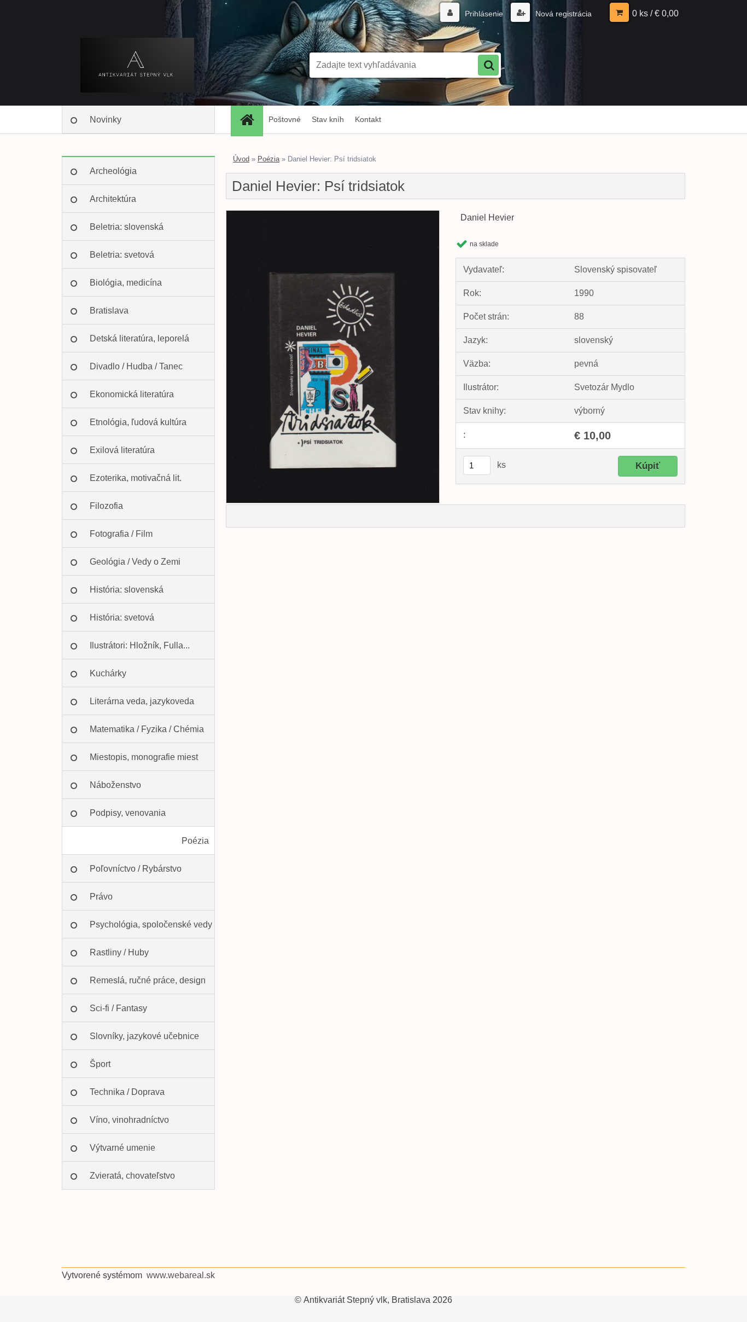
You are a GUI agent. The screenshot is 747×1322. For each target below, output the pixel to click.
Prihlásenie (484, 13)
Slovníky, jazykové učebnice (144, 1036)
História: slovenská (127, 589)
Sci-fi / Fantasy (118, 1008)
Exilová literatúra (122, 450)
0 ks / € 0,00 (655, 13)
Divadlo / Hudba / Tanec (136, 366)
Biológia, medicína (126, 282)
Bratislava (109, 310)
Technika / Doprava (127, 1092)
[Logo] (137, 65)
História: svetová (122, 617)
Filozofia (106, 506)
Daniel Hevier (487, 217)
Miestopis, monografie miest (144, 757)
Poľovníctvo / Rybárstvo (136, 868)
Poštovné (285, 119)
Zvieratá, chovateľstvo (132, 1175)
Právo (101, 896)
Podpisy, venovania (128, 812)
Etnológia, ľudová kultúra (138, 422)
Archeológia (113, 171)
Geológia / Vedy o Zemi (135, 561)
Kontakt (368, 119)
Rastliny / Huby (119, 952)
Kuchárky (108, 673)
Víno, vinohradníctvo (129, 1119)
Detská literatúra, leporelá (139, 338)
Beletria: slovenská (127, 226)
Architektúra (113, 199)
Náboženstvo (115, 785)
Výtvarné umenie (122, 1147)
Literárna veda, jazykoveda (142, 701)
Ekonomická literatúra (132, 394)
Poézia (195, 840)
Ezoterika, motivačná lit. (136, 478)
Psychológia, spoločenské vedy (151, 924)
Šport (100, 1064)
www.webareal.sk (181, 1275)
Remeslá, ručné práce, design (148, 980)
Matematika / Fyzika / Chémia (147, 729)
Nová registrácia (562, 13)
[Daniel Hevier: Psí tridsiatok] (332, 214)
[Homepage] (250, 120)
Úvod (241, 159)
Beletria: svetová (122, 254)
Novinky (105, 119)
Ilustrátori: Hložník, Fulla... (140, 645)
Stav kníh (328, 119)
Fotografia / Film (121, 533)
